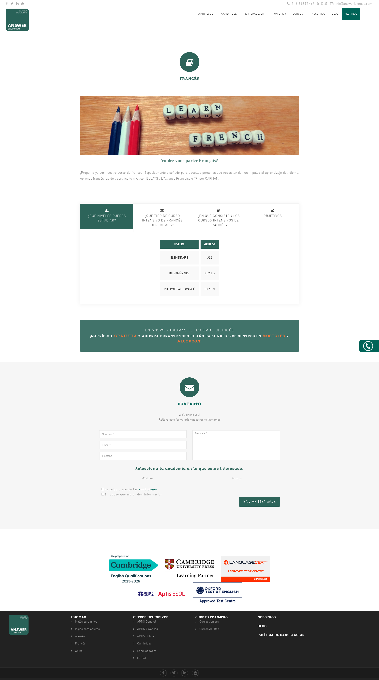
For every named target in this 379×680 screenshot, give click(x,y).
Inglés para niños (86, 621)
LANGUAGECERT (256, 14)
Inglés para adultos (87, 629)
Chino (79, 651)
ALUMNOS (351, 14)
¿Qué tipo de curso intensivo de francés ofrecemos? (162, 221)
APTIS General (146, 621)
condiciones (148, 489)
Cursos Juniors (209, 621)
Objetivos (273, 216)
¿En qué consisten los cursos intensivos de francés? (218, 221)
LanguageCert (146, 651)
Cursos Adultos (209, 629)
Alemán (80, 636)
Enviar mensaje (259, 502)
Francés (80, 643)
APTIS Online (145, 636)
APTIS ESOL (206, 14)
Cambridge (230, 14)
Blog (335, 14)
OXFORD (280, 14)
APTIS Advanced (147, 629)
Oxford (141, 658)
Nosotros (318, 14)
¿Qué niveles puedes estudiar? (107, 218)
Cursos (299, 14)
